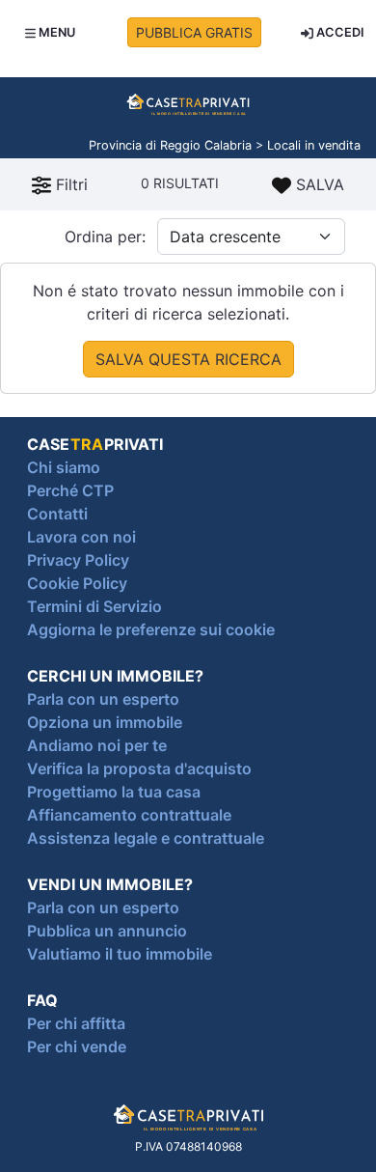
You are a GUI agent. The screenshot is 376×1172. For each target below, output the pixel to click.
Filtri (69, 184)
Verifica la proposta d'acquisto (139, 768)
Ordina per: (105, 236)
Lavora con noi (81, 536)
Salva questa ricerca (188, 359)
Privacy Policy (78, 560)
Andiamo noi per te (97, 745)
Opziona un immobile (104, 722)
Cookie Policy (77, 583)
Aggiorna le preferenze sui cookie (151, 629)
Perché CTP (70, 490)
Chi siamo (63, 467)
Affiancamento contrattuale (129, 814)
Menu (55, 32)
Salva (317, 184)
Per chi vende (76, 1046)
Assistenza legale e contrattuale (145, 838)
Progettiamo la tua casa (114, 791)
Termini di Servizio (94, 606)
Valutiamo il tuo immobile (119, 953)
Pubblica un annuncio (107, 930)
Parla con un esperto (103, 699)
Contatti (57, 513)
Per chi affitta (76, 1023)
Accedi (338, 32)
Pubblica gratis (194, 32)
